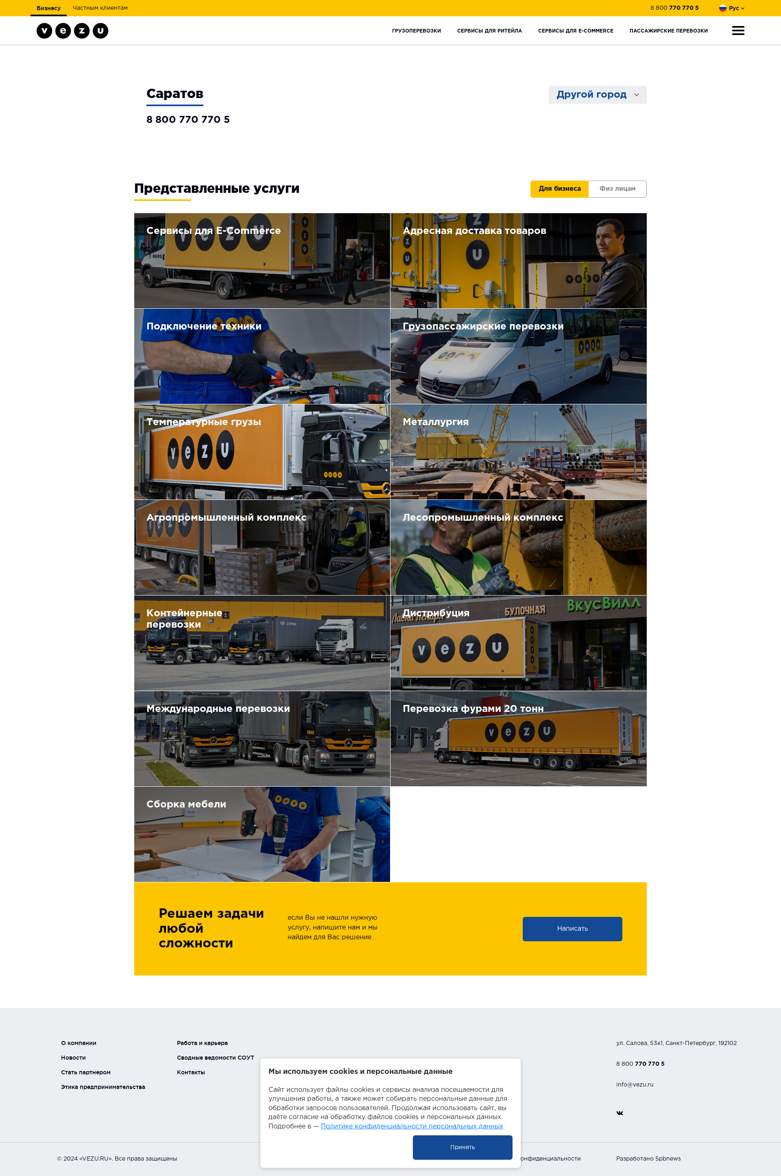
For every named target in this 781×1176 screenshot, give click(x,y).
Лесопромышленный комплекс (483, 517)
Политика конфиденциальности (534, 1158)
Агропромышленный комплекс (226, 517)
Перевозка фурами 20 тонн (473, 709)
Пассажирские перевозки (669, 31)
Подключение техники (204, 326)
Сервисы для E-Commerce (575, 31)
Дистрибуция (436, 613)
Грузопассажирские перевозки (483, 326)
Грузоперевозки (416, 31)
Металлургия (436, 422)
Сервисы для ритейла (489, 31)
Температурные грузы (203, 422)
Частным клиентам (100, 8)
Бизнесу (49, 8)
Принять (462, 1147)
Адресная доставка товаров (474, 231)
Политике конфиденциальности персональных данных (412, 1127)
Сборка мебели (186, 804)
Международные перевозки (218, 709)
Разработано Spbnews (648, 1158)
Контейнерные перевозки (184, 619)
